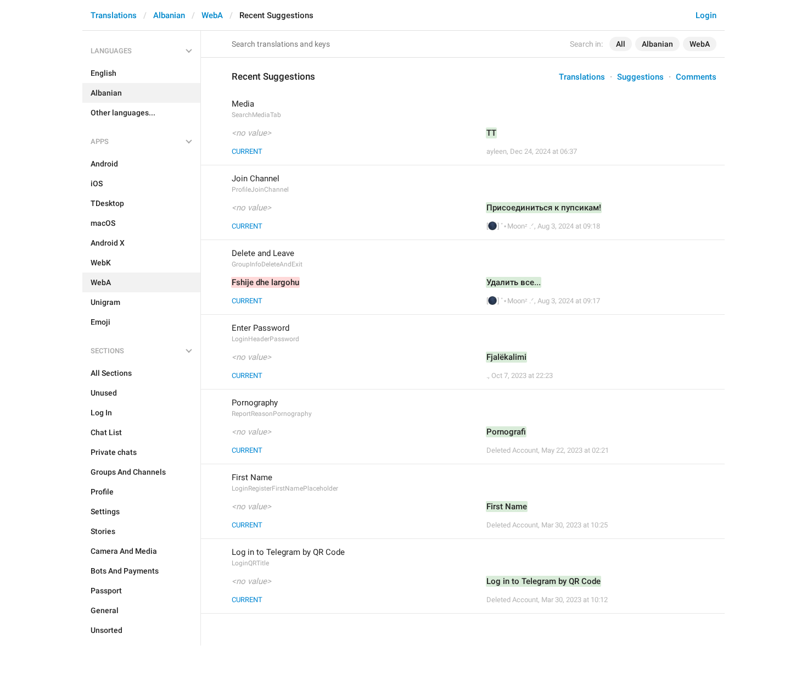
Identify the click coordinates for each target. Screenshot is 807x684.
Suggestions (640, 77)
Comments (696, 77)
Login (706, 15)
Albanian (169, 15)
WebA (212, 15)
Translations (114, 15)
